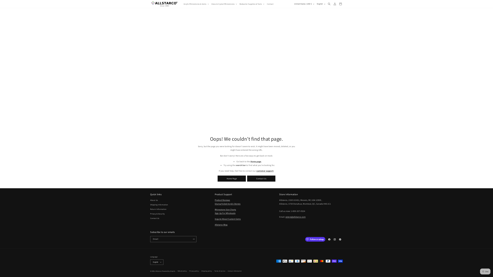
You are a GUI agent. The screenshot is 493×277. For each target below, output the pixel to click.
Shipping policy (206, 271)
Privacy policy (194, 271)
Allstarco (158, 271)
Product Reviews (222, 200)
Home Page (232, 178)
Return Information (158, 209)
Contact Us (261, 178)
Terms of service (219, 271)
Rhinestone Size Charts (225, 209)
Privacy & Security (157, 214)
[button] (196, 4)
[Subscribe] (193, 239)
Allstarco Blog (221, 224)
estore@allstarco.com (296, 217)
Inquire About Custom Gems (228, 219)
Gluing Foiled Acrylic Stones (228, 203)
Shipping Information (159, 205)
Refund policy (182, 271)
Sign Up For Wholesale (225, 213)
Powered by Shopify (168, 271)
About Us (154, 200)
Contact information (235, 271)
